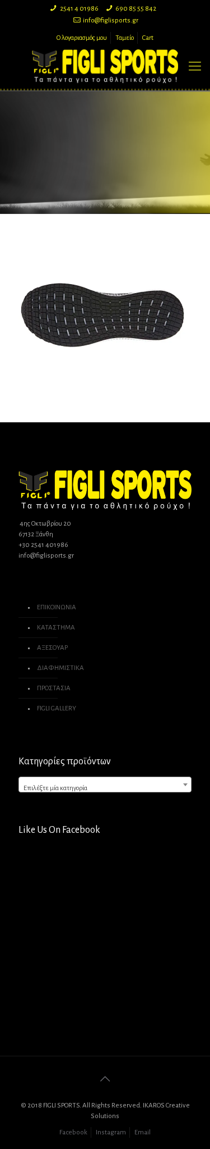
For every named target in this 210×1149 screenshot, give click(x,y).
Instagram (111, 1132)
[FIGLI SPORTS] (105, 66)
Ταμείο (124, 38)
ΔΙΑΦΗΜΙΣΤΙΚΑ (60, 668)
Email (142, 1132)
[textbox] (105, 788)
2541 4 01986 (79, 8)
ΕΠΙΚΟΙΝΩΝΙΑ (56, 607)
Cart (147, 38)
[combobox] (105, 784)
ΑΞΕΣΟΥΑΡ (52, 647)
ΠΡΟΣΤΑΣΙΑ (54, 688)
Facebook (73, 1132)
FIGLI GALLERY (56, 708)
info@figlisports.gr (110, 20)
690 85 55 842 (135, 8)
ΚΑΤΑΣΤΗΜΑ (56, 627)
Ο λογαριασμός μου (82, 38)
